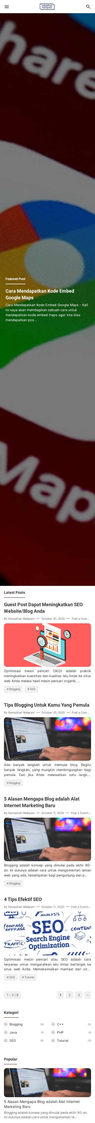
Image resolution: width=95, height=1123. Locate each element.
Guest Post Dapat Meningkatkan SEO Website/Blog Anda (43, 608)
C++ (60, 1024)
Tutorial (29, 977)
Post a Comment (82, 618)
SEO (32, 689)
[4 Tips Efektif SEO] (47, 954)
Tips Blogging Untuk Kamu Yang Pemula (46, 705)
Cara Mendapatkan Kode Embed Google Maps (40, 294)
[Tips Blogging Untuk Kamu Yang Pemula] (47, 759)
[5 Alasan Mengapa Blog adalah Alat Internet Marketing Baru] (47, 859)
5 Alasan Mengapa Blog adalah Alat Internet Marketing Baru (41, 802)
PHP (60, 1032)
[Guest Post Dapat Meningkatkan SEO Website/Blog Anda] (47, 665)
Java (13, 1032)
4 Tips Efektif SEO (23, 899)
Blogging (14, 689)
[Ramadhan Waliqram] (47, 6)
